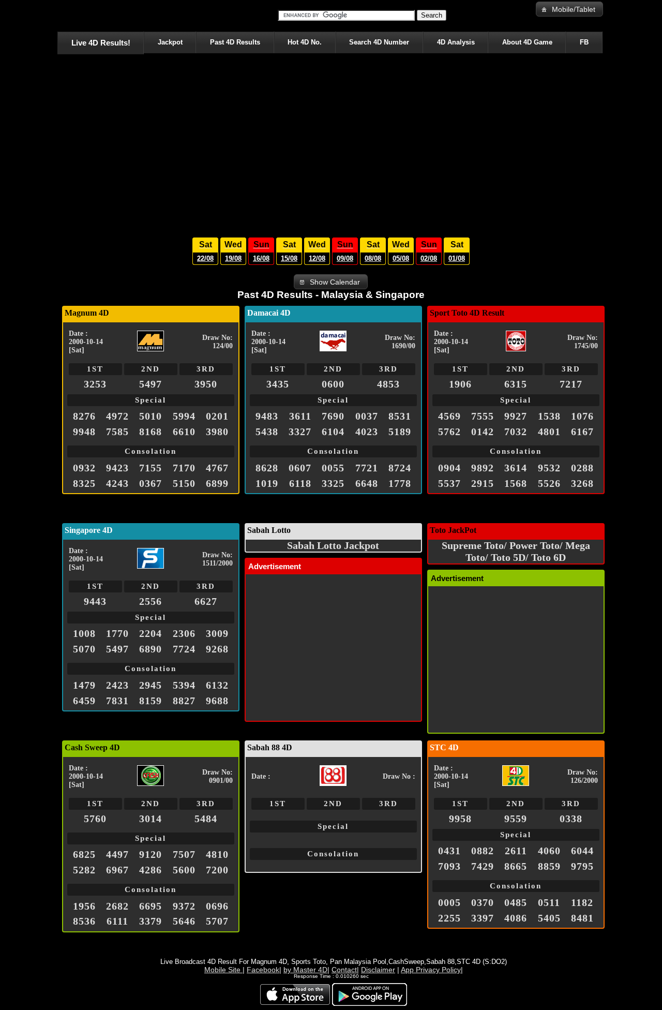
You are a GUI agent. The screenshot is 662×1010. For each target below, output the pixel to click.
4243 (117, 483)
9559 (515, 818)
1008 (84, 633)
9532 (549, 467)
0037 (366, 416)
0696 (217, 906)
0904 (449, 467)
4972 (117, 416)
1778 (399, 483)
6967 (117, 869)
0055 (333, 467)
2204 (150, 633)
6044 (582, 850)
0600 (333, 384)
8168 (150, 431)
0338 (571, 818)
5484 (205, 818)
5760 (95, 818)
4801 (549, 431)
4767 (217, 467)
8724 (399, 467)
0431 (449, 850)
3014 (150, 818)
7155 (150, 467)
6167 (582, 431)
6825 (84, 854)
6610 (184, 431)
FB (584, 42)
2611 (516, 850)
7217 (571, 384)
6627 (205, 601)
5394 (184, 685)
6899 (217, 483)
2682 (117, 906)
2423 (117, 685)
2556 (150, 601)
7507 (184, 854)
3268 (582, 483)
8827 (184, 700)
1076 (582, 416)
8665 (515, 866)
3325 (333, 483)
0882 (482, 850)
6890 (150, 649)
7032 (515, 431)
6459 (84, 700)
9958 (460, 818)
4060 (549, 850)
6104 (333, 431)
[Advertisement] (331, 142)
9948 (84, 431)
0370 (482, 902)
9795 (582, 866)
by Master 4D (305, 970)
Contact (344, 970)
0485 (515, 902)
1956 (84, 906)
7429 (482, 866)
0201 (217, 416)
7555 (482, 416)
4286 (150, 869)
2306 (184, 633)
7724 (184, 649)
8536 (84, 921)
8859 (549, 866)
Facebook (263, 970)
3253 (95, 384)
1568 (515, 483)
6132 (217, 685)
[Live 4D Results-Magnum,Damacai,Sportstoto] (59, 15)
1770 (117, 633)
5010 (150, 416)
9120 (150, 854)
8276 (84, 416)
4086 (515, 918)
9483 (266, 416)
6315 (515, 384)
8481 (582, 918)
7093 (449, 866)
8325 (84, 483)
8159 (150, 700)
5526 (549, 483)
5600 (184, 869)
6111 (117, 921)
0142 (482, 431)
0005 (449, 902)
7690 (333, 416)
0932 (84, 467)
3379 (150, 921)
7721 (366, 467)
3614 (515, 467)
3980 (217, 431)
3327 (300, 431)
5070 (84, 649)
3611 (300, 416)
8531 (399, 416)
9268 (217, 649)
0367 (150, 483)
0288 (582, 467)
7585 (117, 431)
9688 (217, 700)
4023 (366, 431)
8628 (266, 467)
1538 (549, 416)
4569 (449, 416)
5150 (184, 483)
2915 (482, 483)
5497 (150, 384)
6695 (150, 906)
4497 (117, 854)
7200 (217, 869)
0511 (549, 902)
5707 (217, 921)
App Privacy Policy (431, 970)
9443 (95, 601)
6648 (366, 483)
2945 (150, 685)
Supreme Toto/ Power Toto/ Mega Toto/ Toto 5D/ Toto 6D (516, 551)
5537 (449, 483)
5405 (549, 918)
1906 (460, 384)
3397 (482, 918)
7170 (184, 467)
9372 (184, 906)
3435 (277, 384)
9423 (117, 467)
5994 (184, 416)
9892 (482, 467)
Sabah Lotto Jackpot (333, 545)
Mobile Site (223, 970)
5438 (266, 431)
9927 (515, 416)
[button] (569, 9)
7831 (117, 700)
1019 (266, 483)
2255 (449, 918)
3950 (205, 384)
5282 (84, 869)
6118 (300, 483)
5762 (449, 431)
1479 (84, 685)
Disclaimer (378, 970)
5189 (399, 431)
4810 (217, 854)
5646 (184, 921)
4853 (388, 384)
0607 (300, 467)
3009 (217, 633)
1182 (582, 902)
